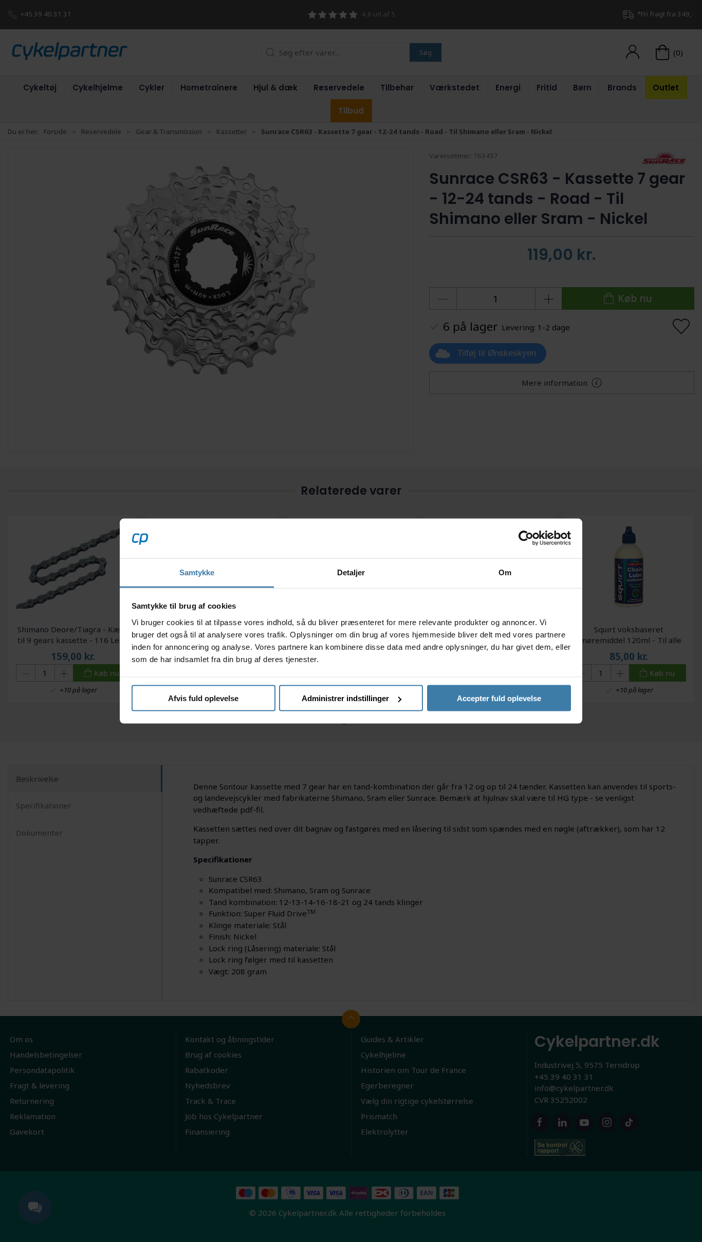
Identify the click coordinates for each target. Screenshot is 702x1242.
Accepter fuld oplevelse (499, 698)
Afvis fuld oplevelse (203, 698)
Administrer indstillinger (345, 698)
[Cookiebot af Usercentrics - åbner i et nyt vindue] (526, 538)
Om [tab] (504, 572)
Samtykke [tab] (197, 572)
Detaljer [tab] (351, 572)
